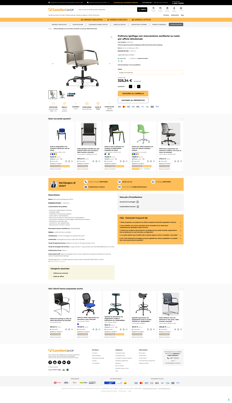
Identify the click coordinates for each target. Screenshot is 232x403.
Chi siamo (166, 15)
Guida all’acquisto (120, 353)
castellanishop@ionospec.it (150, 388)
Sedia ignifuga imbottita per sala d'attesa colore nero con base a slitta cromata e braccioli (88, 150)
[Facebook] (50, 362)
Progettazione (176, 24)
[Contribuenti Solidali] (109, 383)
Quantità (121, 86)
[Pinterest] (68, 362)
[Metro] (67, 370)
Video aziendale (96, 355)
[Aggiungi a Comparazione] (122, 61)
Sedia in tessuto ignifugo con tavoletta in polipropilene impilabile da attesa (114, 148)
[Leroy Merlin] (63, 370)
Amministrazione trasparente (147, 360)
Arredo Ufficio (142, 20)
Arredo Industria (93, 20)
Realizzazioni (175, 15)
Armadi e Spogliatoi (59, 24)
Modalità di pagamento (121, 360)
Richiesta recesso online (122, 368)
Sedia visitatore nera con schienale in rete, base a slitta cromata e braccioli (169, 319)
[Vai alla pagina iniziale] (61, 9)
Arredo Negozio (118, 20)
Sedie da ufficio (120, 24)
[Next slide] (183, 119)
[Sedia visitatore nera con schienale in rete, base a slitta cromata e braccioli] (170, 304)
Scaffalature (78, 24)
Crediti (129, 391)
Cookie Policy (142, 355)
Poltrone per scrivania (60, 273)
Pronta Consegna (159, 24)
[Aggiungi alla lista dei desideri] (119, 61)
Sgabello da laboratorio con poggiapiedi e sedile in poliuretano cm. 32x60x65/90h (115, 318)
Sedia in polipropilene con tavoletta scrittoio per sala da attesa (59, 148)
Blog (182, 15)
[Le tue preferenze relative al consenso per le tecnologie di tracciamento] (229, 400)
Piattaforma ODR (143, 363)
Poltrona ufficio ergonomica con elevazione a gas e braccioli (88, 318)
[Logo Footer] (65, 350)
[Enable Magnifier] (111, 37)
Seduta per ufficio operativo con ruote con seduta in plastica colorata (142, 148)
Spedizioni (118, 363)
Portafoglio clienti (120, 355)
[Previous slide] (180, 119)
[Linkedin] (64, 362)
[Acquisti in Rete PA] (54, 370)
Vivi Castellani (95, 363)
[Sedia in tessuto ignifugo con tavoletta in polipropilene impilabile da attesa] (116, 134)
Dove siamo (142, 353)
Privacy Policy (143, 358)
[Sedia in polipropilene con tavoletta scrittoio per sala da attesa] (61, 134)
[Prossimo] (109, 63)
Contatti (94, 360)
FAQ (116, 371)
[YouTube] (55, 362)
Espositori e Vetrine (139, 24)
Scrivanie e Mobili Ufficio (98, 24)
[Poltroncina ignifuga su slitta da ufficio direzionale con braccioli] (61, 304)
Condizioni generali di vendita (109, 391)
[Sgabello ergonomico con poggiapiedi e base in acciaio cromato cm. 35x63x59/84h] (143, 304)
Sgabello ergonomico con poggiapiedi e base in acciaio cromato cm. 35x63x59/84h (141, 319)
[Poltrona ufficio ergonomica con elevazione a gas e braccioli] (88, 304)
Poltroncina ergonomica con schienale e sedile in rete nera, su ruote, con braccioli (170, 150)
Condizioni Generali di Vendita (123, 358)
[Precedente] (53, 63)
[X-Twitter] (59, 362)
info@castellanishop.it (57, 261)
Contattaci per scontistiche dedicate (126, 2)
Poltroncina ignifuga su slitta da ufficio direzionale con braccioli (60, 319)
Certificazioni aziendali (98, 358)
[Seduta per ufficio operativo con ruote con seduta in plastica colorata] (143, 134)
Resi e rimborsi (119, 365)
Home (50, 28)
